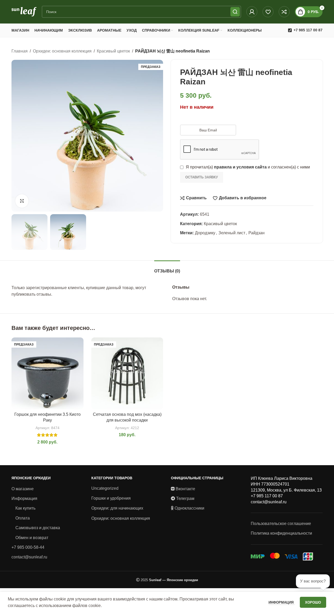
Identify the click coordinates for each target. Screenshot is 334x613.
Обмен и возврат (31, 537)
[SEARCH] (235, 11)
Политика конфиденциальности (281, 533)
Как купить (25, 508)
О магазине (22, 489)
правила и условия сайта (240, 167)
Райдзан (256, 233)
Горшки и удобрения (111, 498)
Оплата (22, 518)
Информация (24, 498)
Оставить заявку (201, 177)
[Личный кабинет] (252, 12)
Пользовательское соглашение (281, 523)
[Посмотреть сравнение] (284, 12)
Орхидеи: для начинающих (117, 508)
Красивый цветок (113, 51)
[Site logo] (24, 11)
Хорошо (313, 602)
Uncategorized (104, 488)
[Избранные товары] (268, 12)
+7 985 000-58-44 (27, 547)
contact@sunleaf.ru (29, 557)
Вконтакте (185, 489)
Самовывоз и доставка (37, 528)
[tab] (167, 268)
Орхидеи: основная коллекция (62, 51)
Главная (19, 51)
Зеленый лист (231, 233)
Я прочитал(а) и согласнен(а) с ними (247, 167)
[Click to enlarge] (21, 200)
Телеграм (185, 498)
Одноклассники (189, 508)
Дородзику (205, 233)
